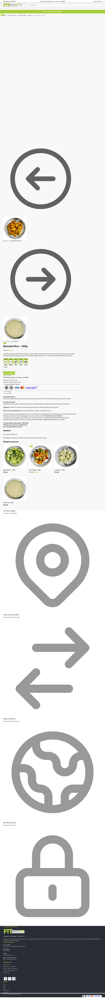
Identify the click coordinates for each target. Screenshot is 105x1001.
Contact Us (6, 992)
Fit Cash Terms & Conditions (10, 968)
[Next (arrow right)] (1, 1000)
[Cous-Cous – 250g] (15, 489)
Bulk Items (30, 15)
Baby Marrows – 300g (9, 470)
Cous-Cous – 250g (8, 502)
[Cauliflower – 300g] (66, 456)
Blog (4, 988)
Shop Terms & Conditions (9, 966)
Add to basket (9, 373)
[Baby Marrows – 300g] (15, 456)
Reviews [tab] (8, 393)
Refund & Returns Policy (9, 970)
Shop (4, 986)
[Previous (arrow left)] (0, 1000)
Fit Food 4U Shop (12, 15)
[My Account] (21, 5)
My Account (6, 990)
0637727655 (12, 1)
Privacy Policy (6, 964)
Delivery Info (6, 972)
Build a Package (22, 15)
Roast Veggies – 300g (34, 470)
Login (95, 1)
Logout (100, 1)
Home (4, 15)
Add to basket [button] (15, 475)
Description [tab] (8, 391)
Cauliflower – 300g (60, 470)
